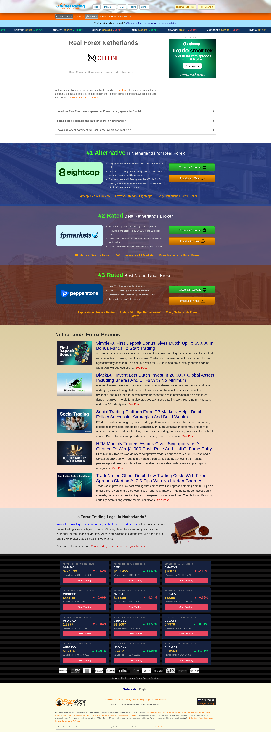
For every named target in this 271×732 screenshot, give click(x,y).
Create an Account (190, 167)
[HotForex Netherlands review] (134, 672)
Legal (147, 700)
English (92, 16)
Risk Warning (138, 700)
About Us (109, 700)
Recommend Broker (185, 7)
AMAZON (149, 30)
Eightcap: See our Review (94, 196)
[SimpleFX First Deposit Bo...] (74, 363)
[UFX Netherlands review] (122, 672)
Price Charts (206, 7)
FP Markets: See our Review (93, 255)
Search (155, 700)
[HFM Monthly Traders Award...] (74, 464)
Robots (133, 7)
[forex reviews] (70, 705)
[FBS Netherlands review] (87, 672)
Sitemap (162, 700)
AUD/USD (34, 30)
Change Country (206, 703)
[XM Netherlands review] (75, 672)
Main (79, 16)
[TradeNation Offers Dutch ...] (74, 496)
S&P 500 (73, 30)
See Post (158, 727)
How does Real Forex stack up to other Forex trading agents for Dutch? (135, 111)
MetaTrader (109, 7)
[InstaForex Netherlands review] (99, 672)
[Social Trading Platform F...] (74, 432)
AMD (111, 30)
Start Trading (85, 580)
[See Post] (141, 367)
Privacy (128, 700)
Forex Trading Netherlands (83, 97)
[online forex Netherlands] (70, 10)
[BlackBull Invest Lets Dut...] (74, 395)
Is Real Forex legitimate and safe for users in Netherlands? (135, 121)
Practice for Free (189, 178)
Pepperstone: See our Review (96, 312)
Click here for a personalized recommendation (151, 23)
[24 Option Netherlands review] (182, 672)
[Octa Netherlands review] (146, 672)
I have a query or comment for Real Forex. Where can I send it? (135, 130)
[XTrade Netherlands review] (110, 672)
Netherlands (64, 16)
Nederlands (129, 689)
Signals (144, 7)
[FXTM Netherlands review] (194, 672)
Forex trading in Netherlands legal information (119, 546)
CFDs (122, 7)
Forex (96, 7)
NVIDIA (230, 30)
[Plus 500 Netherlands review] (63, 672)
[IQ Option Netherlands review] (158, 672)
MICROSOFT (190, 30)
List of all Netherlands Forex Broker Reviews (135, 678)
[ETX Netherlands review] (170, 672)
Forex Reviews (109, 16)
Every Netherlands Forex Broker (177, 196)
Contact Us (118, 700)
